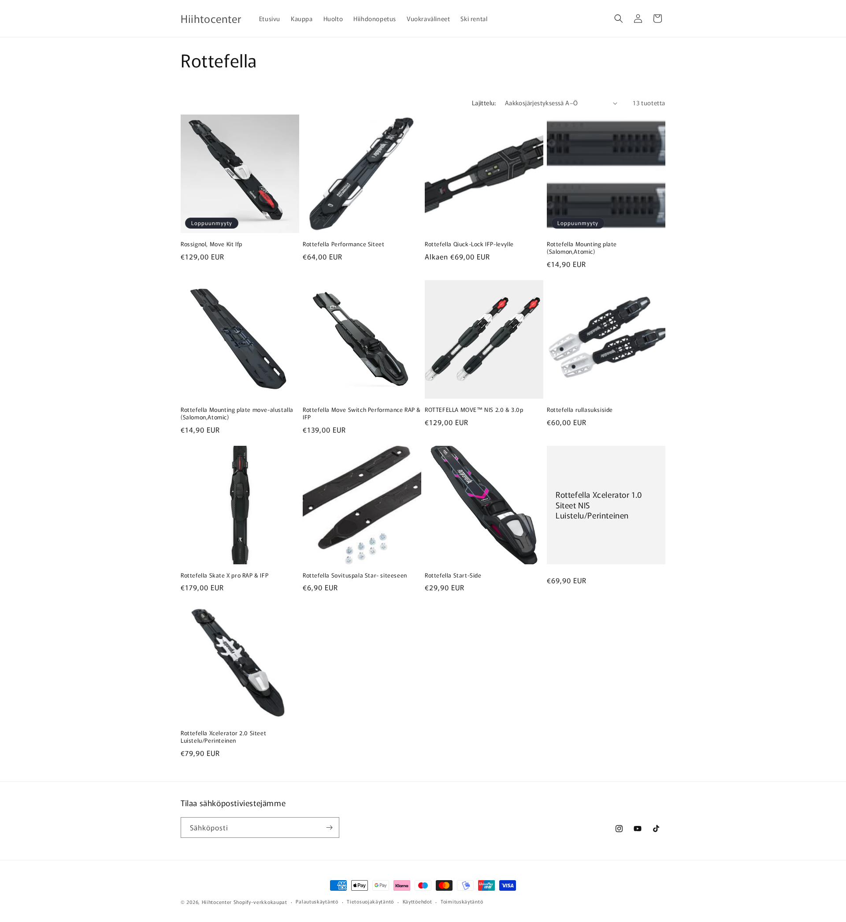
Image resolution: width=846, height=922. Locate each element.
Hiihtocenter (217, 901)
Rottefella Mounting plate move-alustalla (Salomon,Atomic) (237, 413)
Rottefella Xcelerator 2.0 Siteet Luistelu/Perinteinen (223, 736)
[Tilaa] (329, 827)
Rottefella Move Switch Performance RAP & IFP (362, 413)
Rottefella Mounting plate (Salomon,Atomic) (582, 248)
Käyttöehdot (417, 901)
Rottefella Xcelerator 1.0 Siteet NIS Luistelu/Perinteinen (599, 504)
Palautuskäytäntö (317, 901)
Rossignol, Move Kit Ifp (211, 244)
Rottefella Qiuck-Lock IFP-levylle (469, 244)
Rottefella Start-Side (453, 575)
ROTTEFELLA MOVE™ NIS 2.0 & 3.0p (474, 410)
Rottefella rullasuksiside (580, 410)
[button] (618, 18)
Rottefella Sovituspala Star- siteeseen (355, 575)
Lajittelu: (484, 102)
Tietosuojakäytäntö (370, 901)
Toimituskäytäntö (462, 901)
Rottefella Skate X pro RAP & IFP (224, 575)
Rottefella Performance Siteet (343, 244)
